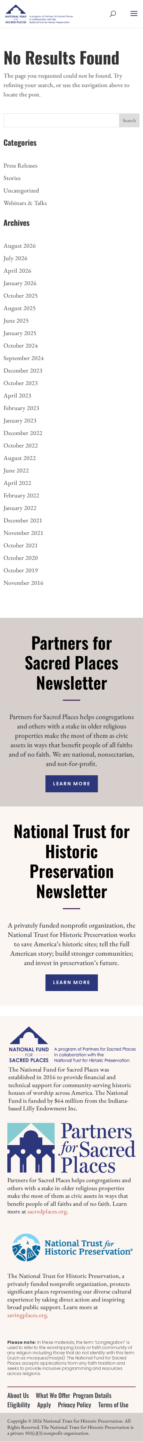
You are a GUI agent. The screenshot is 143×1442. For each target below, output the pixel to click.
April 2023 (17, 395)
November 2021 (23, 533)
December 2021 (22, 520)
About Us (18, 1395)
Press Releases (20, 165)
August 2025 (19, 308)
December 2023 (22, 370)
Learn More (71, 783)
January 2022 (19, 508)
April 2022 (17, 483)
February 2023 (21, 408)
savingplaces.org (27, 1315)
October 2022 (20, 445)
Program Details (92, 1395)
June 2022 (16, 470)
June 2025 (16, 320)
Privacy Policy (74, 1404)
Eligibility (18, 1404)
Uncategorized (21, 190)
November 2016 (23, 583)
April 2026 (17, 270)
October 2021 (20, 545)
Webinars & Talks (25, 203)
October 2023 (20, 383)
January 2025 (19, 333)
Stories (11, 178)
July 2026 (15, 258)
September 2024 (23, 358)
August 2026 (19, 245)
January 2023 (19, 420)
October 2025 (20, 295)
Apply (44, 1404)
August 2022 (19, 458)
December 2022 (22, 433)
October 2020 (20, 558)
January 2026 (19, 283)
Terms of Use (113, 1404)
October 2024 (20, 345)
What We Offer (53, 1395)
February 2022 (21, 495)
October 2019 (20, 570)
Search (129, 120)
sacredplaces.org (47, 1211)
